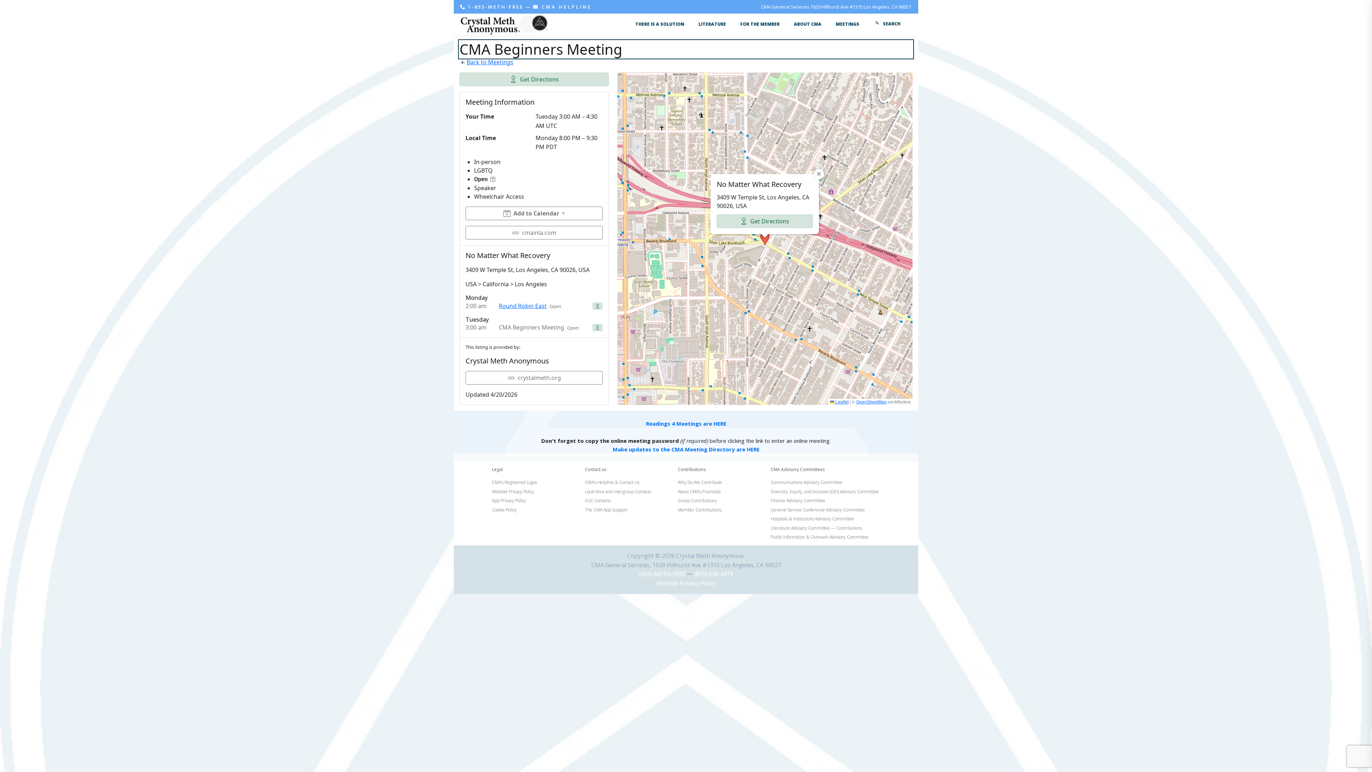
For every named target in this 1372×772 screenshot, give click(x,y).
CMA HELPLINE (565, 7)
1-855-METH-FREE (496, 7)
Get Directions (539, 79)
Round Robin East (523, 306)
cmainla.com (539, 233)
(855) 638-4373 (713, 574)
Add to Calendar (536, 213)
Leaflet (841, 402)
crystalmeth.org (539, 378)
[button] (765, 239)
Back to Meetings (490, 62)
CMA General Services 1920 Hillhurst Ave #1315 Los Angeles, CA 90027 (836, 7)
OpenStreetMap (871, 402)
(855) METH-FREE (662, 574)
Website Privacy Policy (686, 583)
